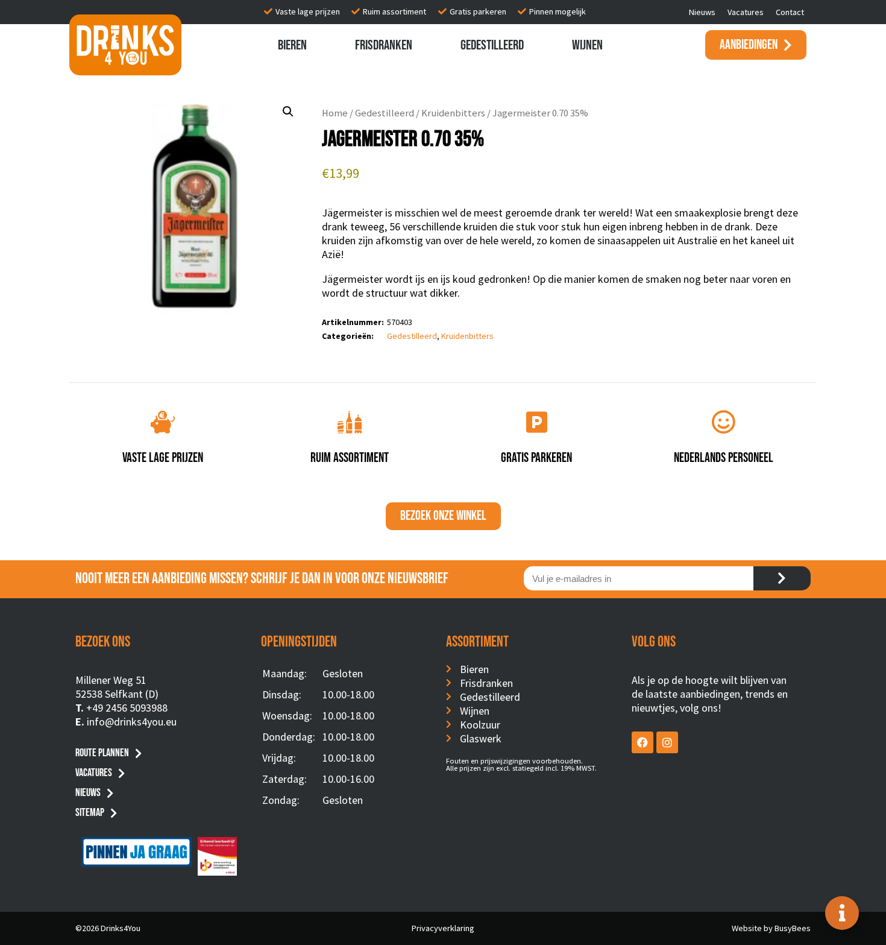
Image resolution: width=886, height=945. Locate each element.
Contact (790, 12)
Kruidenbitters (453, 113)
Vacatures (745, 12)
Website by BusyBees (771, 928)
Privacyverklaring (443, 928)
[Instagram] (667, 742)
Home (335, 113)
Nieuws (702, 12)
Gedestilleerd (492, 45)
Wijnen (587, 45)
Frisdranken (383, 45)
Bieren (292, 45)
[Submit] (782, 578)
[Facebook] (642, 742)
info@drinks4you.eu (132, 722)
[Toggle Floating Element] (842, 913)
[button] (288, 111)
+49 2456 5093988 (127, 708)
